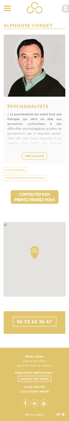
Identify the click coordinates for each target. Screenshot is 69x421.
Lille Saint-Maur (34, 391)
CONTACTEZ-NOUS (34, 379)
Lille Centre (34, 387)
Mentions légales (34, 414)
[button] (34, 253)
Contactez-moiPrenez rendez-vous (34, 197)
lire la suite (34, 156)
